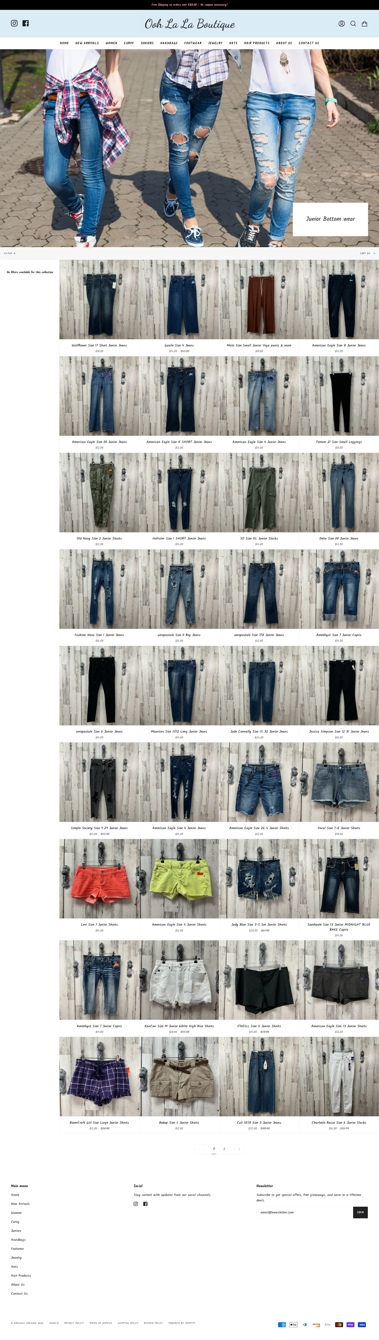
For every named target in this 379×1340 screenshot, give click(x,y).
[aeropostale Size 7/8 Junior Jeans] (259, 589)
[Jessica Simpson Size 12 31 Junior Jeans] (339, 685)
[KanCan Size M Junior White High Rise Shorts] (179, 980)
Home (15, 1195)
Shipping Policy (128, 1323)
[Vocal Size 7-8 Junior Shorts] (339, 782)
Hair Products (21, 1275)
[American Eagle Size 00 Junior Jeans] (99, 396)
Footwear (17, 1249)
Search (54, 1323)
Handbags (18, 1240)
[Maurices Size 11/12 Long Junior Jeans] (179, 685)
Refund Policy (153, 1323)
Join (360, 1212)
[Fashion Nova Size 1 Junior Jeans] (99, 589)
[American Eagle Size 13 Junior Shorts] (339, 980)
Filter (8, 253)
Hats (14, 1267)
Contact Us (19, 1293)
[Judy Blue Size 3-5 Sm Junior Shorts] (259, 878)
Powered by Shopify (181, 1323)
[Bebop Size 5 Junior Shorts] (179, 1076)
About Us (18, 1284)
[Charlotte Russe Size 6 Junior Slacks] (339, 1076)
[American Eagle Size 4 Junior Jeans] (259, 396)
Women (16, 1213)
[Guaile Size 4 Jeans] (179, 299)
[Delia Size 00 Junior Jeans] (339, 492)
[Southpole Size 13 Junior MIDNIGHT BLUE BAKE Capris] (339, 878)
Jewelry (16, 1258)
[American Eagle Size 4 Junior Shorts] (179, 878)
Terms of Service (100, 1323)
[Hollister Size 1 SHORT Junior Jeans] (179, 492)
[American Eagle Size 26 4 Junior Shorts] (259, 782)
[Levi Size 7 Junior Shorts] (99, 878)
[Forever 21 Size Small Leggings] (339, 396)
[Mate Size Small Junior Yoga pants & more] (259, 299)
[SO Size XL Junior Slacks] (259, 492)
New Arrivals (20, 1204)
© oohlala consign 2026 (27, 1323)
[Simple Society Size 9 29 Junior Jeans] (99, 782)
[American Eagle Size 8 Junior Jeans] (339, 299)
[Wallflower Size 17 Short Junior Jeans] (99, 299)
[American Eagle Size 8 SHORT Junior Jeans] (179, 396)
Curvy (15, 1222)
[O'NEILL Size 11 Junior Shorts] (259, 980)
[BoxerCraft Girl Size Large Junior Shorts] (99, 1076)
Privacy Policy (74, 1323)
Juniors (16, 1231)
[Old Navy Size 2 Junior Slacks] (99, 492)
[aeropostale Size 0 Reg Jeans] (179, 589)
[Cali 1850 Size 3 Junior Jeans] (259, 1076)
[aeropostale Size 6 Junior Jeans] (99, 685)
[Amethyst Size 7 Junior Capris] (339, 589)
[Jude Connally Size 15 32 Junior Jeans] (259, 685)
